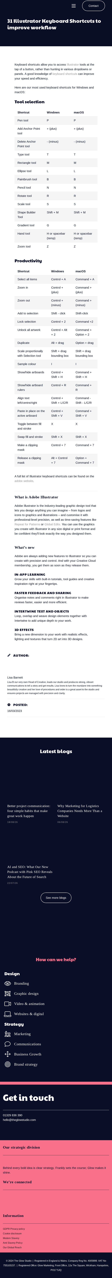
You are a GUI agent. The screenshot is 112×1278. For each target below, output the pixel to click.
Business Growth (27, 1054)
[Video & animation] (9, 1004)
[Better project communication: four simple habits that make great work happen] (31, 796)
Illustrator (73, 64)
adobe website (24, 481)
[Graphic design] (9, 994)
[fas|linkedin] (6, 1129)
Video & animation (29, 1004)
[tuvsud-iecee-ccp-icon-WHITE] (14, 1160)
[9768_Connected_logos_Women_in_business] (15, 1201)
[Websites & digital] (9, 1014)
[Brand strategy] (9, 1064)
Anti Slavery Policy (12, 1243)
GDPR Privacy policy (14, 1229)
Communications (27, 1044)
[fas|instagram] (15, 1129)
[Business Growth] (9, 1054)
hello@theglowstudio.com (19, 1119)
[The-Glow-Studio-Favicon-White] (10, 5)
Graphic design (26, 993)
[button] (73, 6)
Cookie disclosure (12, 1233)
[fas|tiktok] (24, 1129)
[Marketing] (9, 1034)
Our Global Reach (12, 1247)
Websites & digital (29, 1014)
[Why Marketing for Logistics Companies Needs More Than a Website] (81, 796)
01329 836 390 (12, 1115)
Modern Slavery (11, 1238)
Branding (21, 983)
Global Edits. (52, 524)
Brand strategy (26, 1064)
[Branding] (9, 983)
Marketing (22, 1034)
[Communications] (9, 1044)
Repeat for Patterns (27, 524)
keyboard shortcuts (64, 73)
